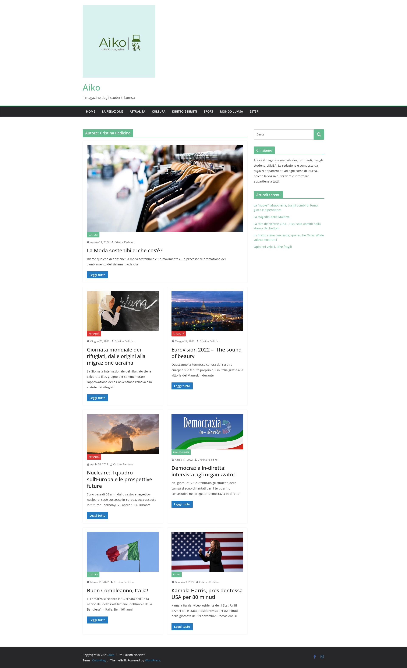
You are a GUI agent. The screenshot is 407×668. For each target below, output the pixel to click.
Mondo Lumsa (231, 111)
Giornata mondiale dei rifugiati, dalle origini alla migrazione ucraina (116, 356)
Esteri (254, 111)
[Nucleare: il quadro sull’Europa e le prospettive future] (123, 434)
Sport (208, 111)
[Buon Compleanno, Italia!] (123, 552)
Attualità (137, 111)
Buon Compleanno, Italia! (117, 590)
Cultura (158, 111)
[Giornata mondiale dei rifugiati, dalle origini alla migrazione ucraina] (123, 311)
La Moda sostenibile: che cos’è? (124, 250)
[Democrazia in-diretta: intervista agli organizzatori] (207, 431)
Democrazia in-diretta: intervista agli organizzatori (204, 471)
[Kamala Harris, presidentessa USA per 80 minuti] (207, 552)
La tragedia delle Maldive (272, 217)
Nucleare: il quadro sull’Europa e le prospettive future (119, 479)
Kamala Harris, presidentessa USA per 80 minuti (207, 593)
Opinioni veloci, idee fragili (273, 247)
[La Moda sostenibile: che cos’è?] (165, 188)
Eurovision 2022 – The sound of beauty (206, 353)
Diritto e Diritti (184, 111)
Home (90, 111)
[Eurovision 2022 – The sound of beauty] (207, 311)
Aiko (91, 87)
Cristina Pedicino (124, 242)
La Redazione (112, 111)
